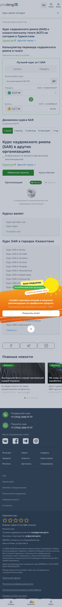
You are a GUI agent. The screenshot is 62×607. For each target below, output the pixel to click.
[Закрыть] (31, 329)
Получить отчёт (31, 313)
